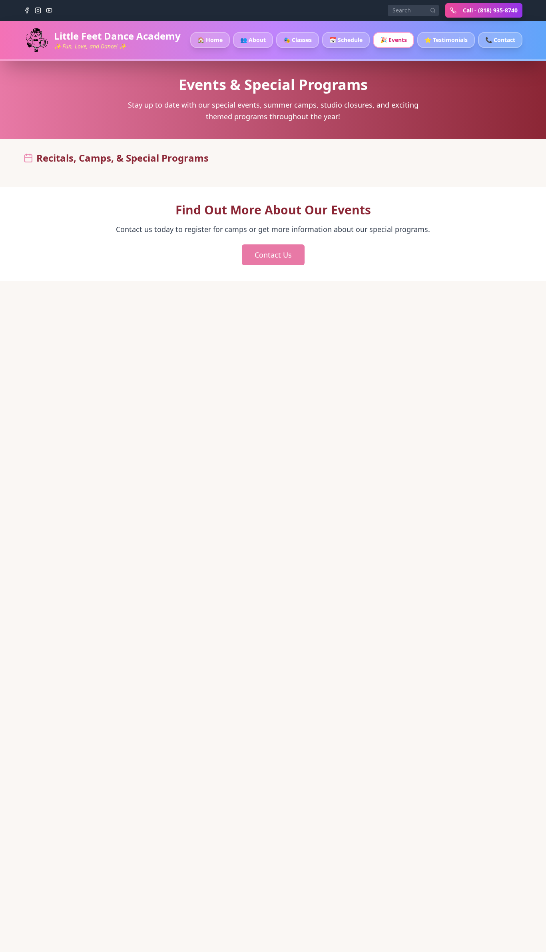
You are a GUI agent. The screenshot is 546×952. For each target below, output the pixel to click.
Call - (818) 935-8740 (490, 10)
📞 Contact (500, 40)
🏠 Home (210, 40)
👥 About (253, 40)
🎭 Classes (297, 40)
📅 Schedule (346, 40)
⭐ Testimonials (446, 40)
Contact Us (273, 255)
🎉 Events (393, 40)
